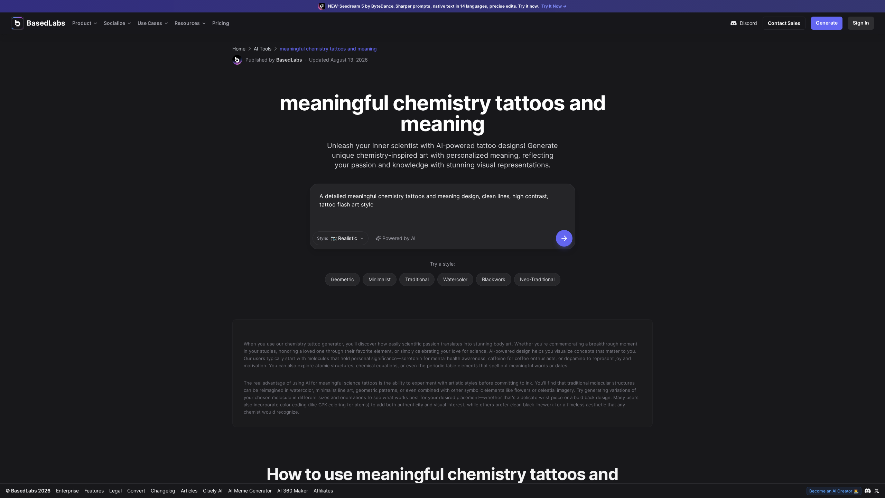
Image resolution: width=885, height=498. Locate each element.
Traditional (417, 279)
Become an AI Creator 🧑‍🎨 (834, 491)
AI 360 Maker (292, 491)
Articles (189, 491)
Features (94, 491)
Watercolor (455, 279)
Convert (136, 491)
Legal (115, 491)
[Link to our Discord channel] (867, 490)
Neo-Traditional (537, 279)
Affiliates (323, 491)
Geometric (342, 279)
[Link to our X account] (876, 491)
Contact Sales (784, 23)
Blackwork (493, 279)
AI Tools (262, 49)
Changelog (163, 491)
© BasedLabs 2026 (28, 491)
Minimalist (380, 279)
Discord (748, 23)
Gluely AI (213, 491)
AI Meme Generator (250, 491)
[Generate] (564, 238)
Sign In (861, 23)
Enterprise (67, 491)
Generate (827, 23)
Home (238, 49)
